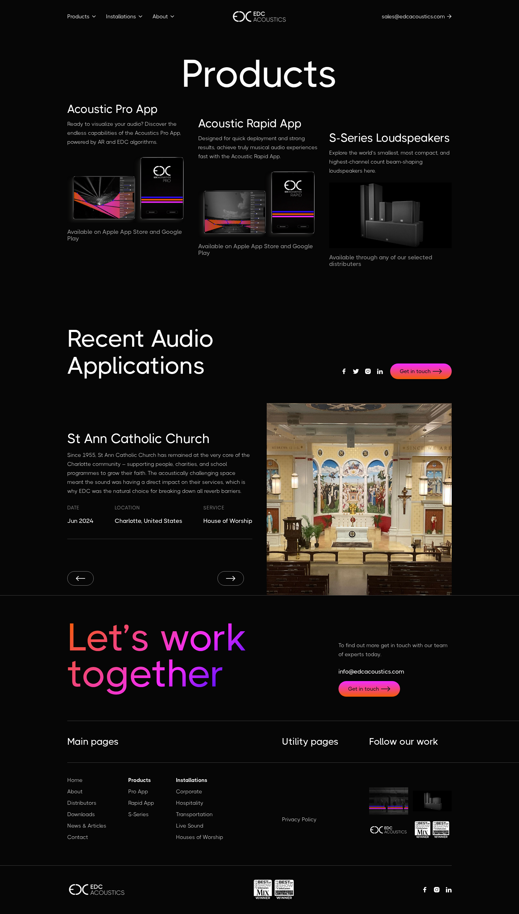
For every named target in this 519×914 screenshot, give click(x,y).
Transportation (194, 814)
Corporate (189, 792)
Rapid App (141, 803)
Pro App (138, 792)
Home (75, 780)
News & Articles (86, 826)
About (75, 792)
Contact (77, 837)
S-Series (138, 814)
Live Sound (189, 826)
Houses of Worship (199, 837)
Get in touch (421, 371)
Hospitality (189, 803)
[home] (259, 17)
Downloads (81, 814)
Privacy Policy (299, 819)
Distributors (81, 803)
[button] (81, 16)
